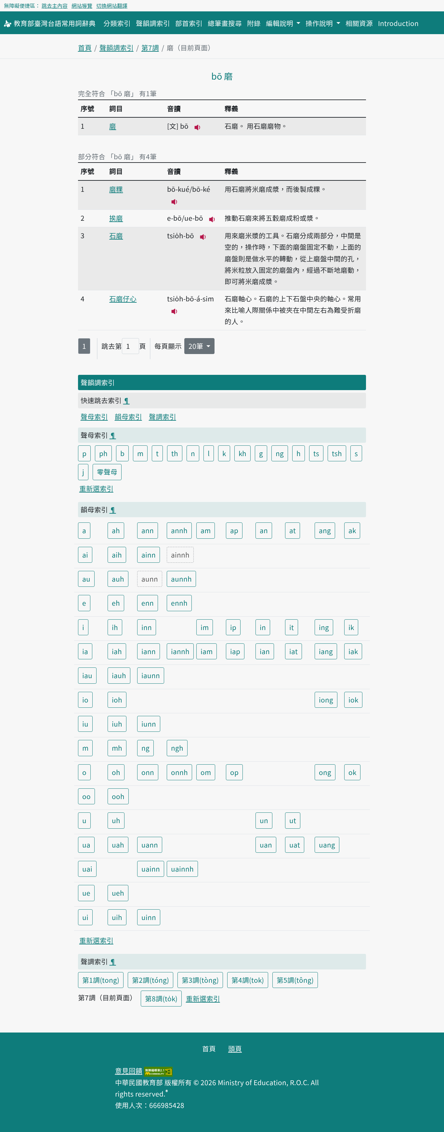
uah (118, 844)
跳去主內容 (55, 5)
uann (149, 844)
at (292, 530)
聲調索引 (162, 416)
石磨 (116, 235)
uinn (148, 917)
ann (147, 530)
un (264, 820)
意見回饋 (128, 1070)
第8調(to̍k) (161, 998)
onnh (179, 772)
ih (115, 627)
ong (325, 772)
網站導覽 (82, 5)
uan (266, 844)
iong (326, 699)
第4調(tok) (247, 980)
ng (280, 453)
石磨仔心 (123, 298)
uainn (150, 869)
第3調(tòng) (200, 980)
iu (85, 724)
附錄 (254, 23)
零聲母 (107, 472)
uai (87, 869)
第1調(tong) (100, 980)
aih (117, 554)
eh (116, 603)
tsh (337, 453)
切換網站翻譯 (111, 5)
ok (352, 772)
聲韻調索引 (153, 23)
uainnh (182, 869)
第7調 (150, 47)
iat (293, 651)
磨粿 (116, 189)
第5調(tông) (295, 980)
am (206, 530)
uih (117, 917)
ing (324, 627)
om (206, 772)
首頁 (85, 47)
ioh (117, 699)
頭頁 (235, 1048)
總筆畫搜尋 (225, 23)
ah (116, 530)
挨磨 (116, 218)
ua (86, 844)
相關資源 (359, 23)
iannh (180, 651)
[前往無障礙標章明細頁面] (158, 1070)
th (174, 453)
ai (85, 554)
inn (146, 627)
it (291, 627)
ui (85, 917)
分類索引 (117, 23)
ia (85, 651)
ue (86, 893)
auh (118, 579)
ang (325, 530)
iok (353, 699)
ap (234, 530)
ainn (148, 554)
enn (147, 603)
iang (326, 651)
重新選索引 (96, 488)
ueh (118, 893)
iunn (148, 724)
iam (207, 651)
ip (233, 627)
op (234, 772)
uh (116, 820)
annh (179, 530)
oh (116, 772)
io (85, 699)
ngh (177, 748)
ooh (118, 796)
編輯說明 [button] (280, 23)
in (263, 627)
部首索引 (188, 23)
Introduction (398, 23)
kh (242, 453)
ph (103, 453)
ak (352, 530)
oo (86, 796)
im (205, 627)
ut (292, 820)
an (264, 530)
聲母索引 (94, 416)
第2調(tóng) (150, 980)
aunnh (181, 579)
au (86, 579)
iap (235, 651)
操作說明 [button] (320, 23)
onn (147, 772)
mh (117, 748)
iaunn (150, 675)
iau (87, 675)
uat (294, 844)
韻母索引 (128, 416)
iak (353, 651)
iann (148, 651)
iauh (119, 675)
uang (327, 844)
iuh (117, 724)
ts (316, 453)
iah (117, 651)
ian (265, 651)
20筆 (197, 346)
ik (351, 627)
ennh (179, 603)
